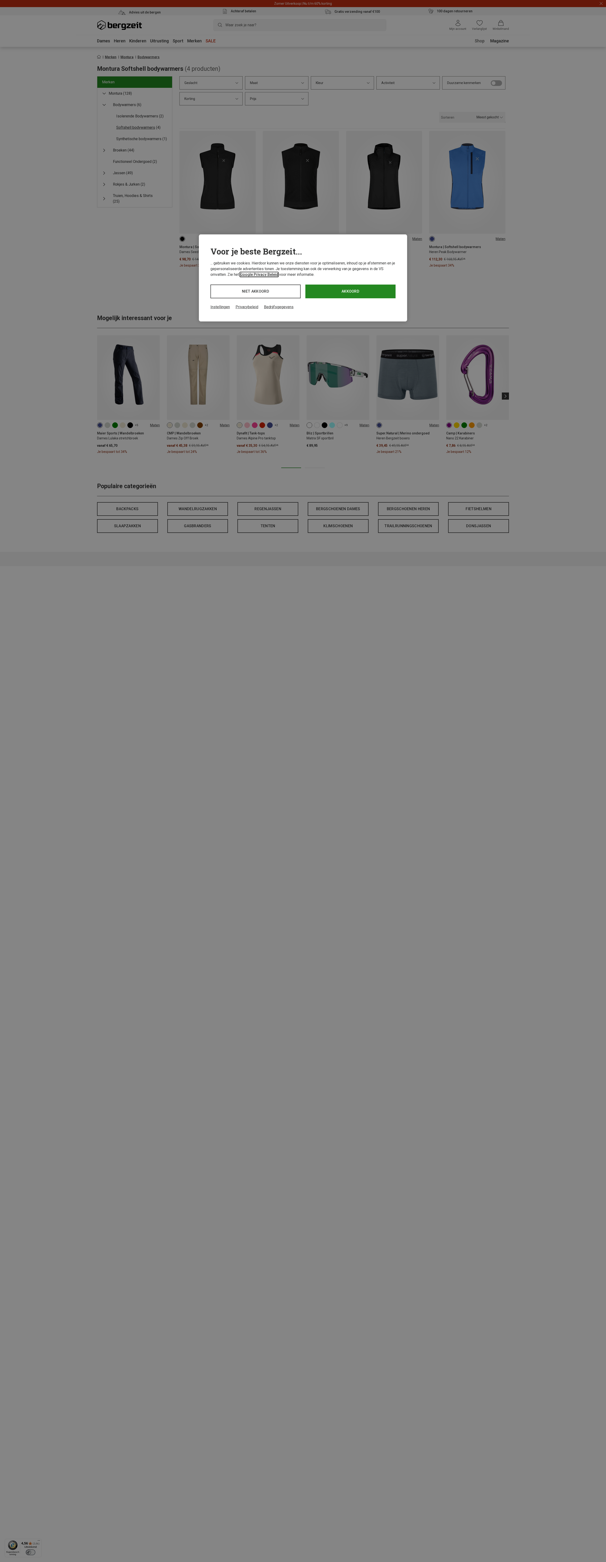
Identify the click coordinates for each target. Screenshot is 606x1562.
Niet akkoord (255, 291)
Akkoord (350, 291)
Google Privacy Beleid (259, 274)
